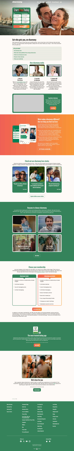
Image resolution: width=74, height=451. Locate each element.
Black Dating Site (40, 414)
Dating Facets (39, 407)
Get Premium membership (44, 149)
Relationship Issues (56, 424)
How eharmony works (18, 50)
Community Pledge (25, 404)
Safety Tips (24, 407)
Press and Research (55, 2)
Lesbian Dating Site (40, 431)
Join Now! (37, 255)
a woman (17, 15)
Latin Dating (39, 421)
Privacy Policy (24, 414)
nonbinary (17, 21)
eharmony (13, 398)
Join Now (53, 108)
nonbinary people (26, 22)
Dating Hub (54, 409)
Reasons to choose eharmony (19, 57)
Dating (54, 414)
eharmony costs (40, 272)
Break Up (54, 426)
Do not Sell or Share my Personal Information (26, 417)
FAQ (54, 383)
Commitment (55, 421)
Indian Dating (39, 426)
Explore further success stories (37, 196)
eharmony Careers (25, 409)
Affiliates (23, 425)
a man (17, 18)
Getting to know (55, 416)
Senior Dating (39, 409)
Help (23, 427)
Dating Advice (42, 2)
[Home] (17, 2)
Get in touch (37, 390)
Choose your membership (18, 59)
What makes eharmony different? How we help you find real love (25, 52)
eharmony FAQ (9, 409)
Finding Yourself (55, 411)
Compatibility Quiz (21, 82)
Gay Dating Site (40, 428)
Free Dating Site (40, 404)
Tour (38, 2)
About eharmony (9, 404)
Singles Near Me (48, 2)
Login (61, 2)
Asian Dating (39, 416)
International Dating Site (41, 419)
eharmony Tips (9, 407)
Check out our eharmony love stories (20, 55)
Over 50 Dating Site (40, 424)
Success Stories (9, 411)
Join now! (37, 345)
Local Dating (55, 404)
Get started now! (37, 309)
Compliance (24, 422)
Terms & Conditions (25, 411)
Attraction (54, 419)
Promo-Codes (24, 429)
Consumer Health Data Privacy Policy (28, 420)
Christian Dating (40, 411)
